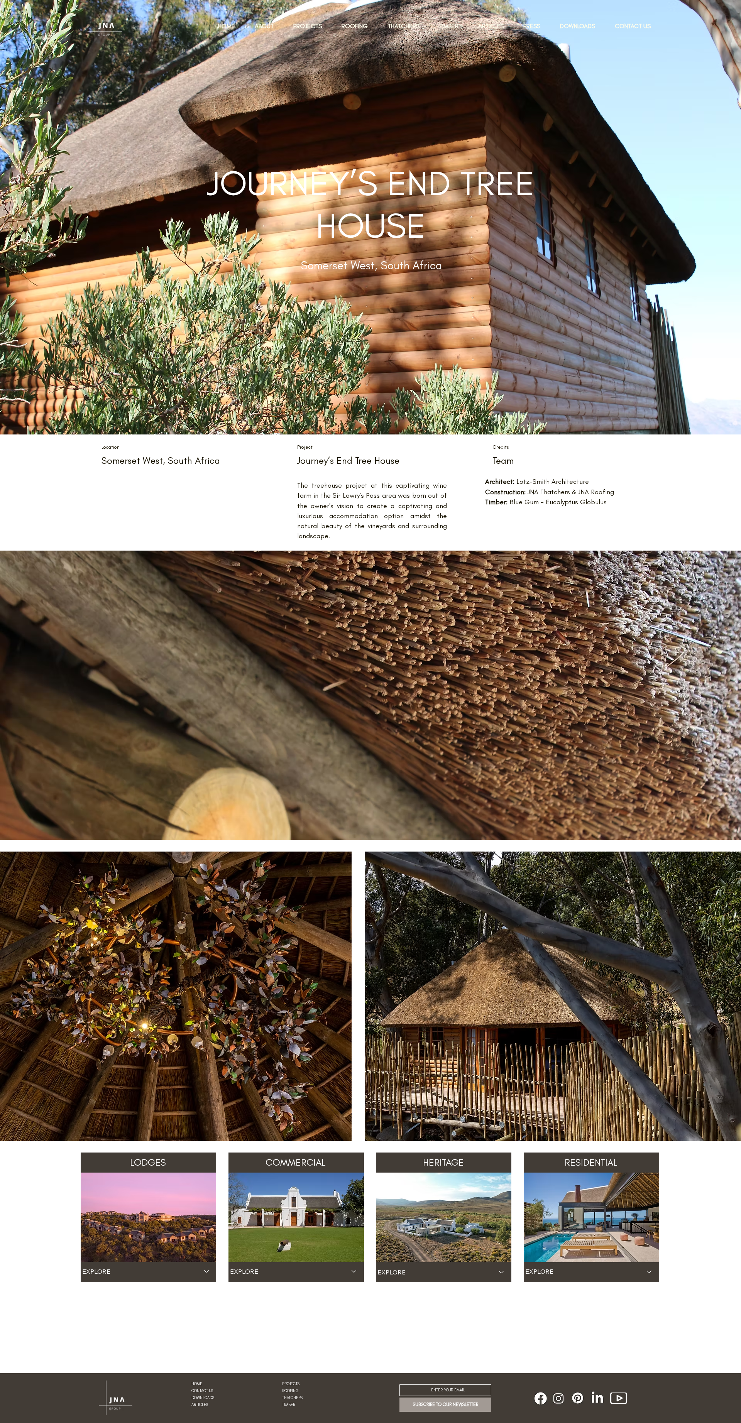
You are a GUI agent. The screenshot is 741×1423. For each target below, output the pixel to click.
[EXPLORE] (207, 1271)
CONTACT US (202, 1391)
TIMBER (288, 1405)
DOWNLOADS (202, 1398)
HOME (196, 1384)
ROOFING (290, 1391)
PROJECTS (290, 1384)
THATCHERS (292, 1398)
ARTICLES (199, 1405)
